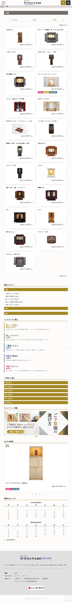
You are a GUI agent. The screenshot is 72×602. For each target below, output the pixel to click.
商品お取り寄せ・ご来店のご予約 (57, 565)
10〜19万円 (8, 387)
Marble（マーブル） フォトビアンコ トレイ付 (19, 121)
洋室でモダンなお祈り (12, 305)
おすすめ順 (14, 20)
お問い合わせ (43, 565)
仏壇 (6, 289)
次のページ (63, 24)
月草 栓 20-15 (41, 143)
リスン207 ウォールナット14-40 (47, 121)
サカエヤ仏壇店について (11, 565)
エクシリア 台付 (11, 165)
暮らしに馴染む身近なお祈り (14, 302)
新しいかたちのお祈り (12, 299)
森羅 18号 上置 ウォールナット (16, 187)
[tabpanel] (36, 423)
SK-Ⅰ (7, 209)
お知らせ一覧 (34, 565)
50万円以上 (8, 403)
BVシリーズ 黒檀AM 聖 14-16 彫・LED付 (50, 29)
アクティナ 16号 (43, 231)
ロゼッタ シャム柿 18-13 (13, 254)
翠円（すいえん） (10, 231)
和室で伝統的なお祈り (12, 296)
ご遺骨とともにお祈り (12, 293)
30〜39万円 (8, 395)
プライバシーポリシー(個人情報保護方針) (26, 581)
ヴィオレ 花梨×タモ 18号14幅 (15, 98)
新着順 (34, 20)
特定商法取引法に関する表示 (31, 578)
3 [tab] (39, 494)
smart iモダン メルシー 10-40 (47, 51)
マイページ (18, 576)
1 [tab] (34, 436)
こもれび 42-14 (10, 51)
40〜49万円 (8, 399)
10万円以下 (8, 383)
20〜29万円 (8, 391)
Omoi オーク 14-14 (43, 98)
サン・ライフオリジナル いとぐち (47, 74)
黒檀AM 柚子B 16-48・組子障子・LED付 (17, 143)
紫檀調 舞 (41, 187)
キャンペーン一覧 (24, 565)
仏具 (6, 308)
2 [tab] (36, 436)
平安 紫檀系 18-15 (11, 74)
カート (24, 576)
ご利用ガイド (18, 578)
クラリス (41, 165)
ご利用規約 (45, 578)
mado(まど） (9, 29)
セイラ (39, 209)
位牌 (6, 313)
